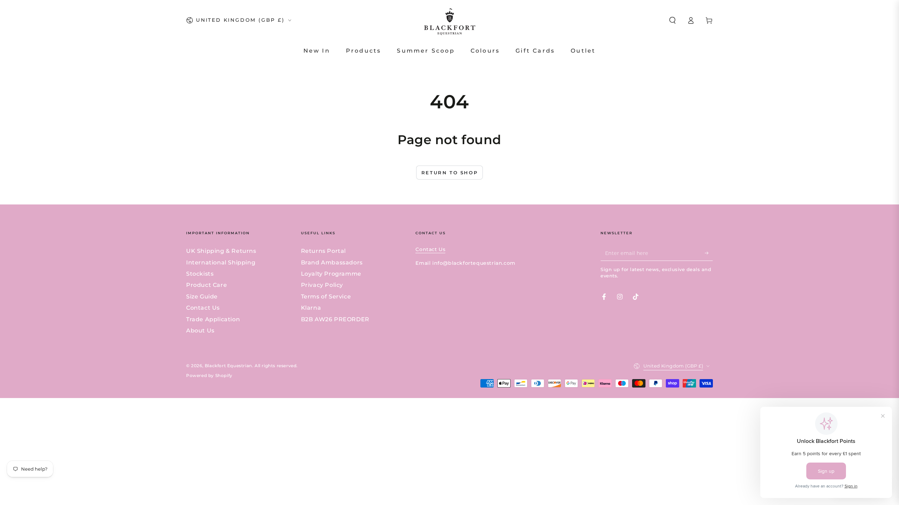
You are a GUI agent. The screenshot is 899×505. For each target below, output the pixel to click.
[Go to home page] (449, 20)
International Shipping (220, 262)
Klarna (311, 307)
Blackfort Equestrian (228, 365)
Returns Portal (323, 251)
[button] (672, 20)
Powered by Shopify (209, 375)
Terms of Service (326, 296)
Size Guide (202, 296)
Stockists (200, 273)
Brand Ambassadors (332, 262)
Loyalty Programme (331, 273)
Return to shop (449, 172)
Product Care (206, 285)
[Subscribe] (709, 253)
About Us (200, 330)
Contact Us (203, 307)
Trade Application (213, 319)
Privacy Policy (322, 285)
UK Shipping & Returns (221, 251)
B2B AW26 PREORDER (335, 319)
